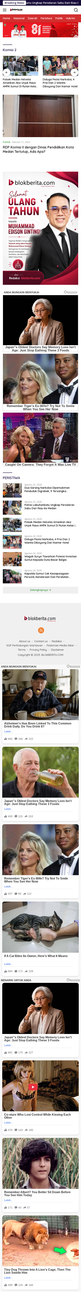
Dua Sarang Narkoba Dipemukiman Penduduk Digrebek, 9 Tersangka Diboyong (47, 489)
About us (24, 641)
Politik (6, 142)
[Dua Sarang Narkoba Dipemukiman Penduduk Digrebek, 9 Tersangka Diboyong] (12, 490)
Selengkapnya (39, 590)
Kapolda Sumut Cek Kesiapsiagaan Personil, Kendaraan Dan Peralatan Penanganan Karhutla (46, 575)
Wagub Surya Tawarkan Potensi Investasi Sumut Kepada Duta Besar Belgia (50, 558)
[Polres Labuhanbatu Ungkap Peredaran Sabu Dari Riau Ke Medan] (12, 508)
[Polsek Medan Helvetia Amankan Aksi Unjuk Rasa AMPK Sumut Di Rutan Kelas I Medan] (20, 66)
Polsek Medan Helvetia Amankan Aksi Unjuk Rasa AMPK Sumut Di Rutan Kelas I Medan (20, 83)
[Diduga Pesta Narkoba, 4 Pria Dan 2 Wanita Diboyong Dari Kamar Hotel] (60, 66)
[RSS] (41, 630)
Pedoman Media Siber (60, 645)
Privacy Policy (38, 649)
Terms (22, 649)
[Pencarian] (76, 10)
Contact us (41, 641)
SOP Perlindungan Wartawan (24, 645)
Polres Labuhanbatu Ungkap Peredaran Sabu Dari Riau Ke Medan (49, 506)
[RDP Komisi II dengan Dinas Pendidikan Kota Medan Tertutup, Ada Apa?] (40, 116)
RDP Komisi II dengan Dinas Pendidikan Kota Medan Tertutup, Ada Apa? (38, 149)
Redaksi (57, 641)
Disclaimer (57, 649)
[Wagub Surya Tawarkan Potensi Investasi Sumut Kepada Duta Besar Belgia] (12, 559)
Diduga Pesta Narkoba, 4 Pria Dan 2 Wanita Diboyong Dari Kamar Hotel (60, 83)
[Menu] (5, 10)
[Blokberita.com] (16, 10)
